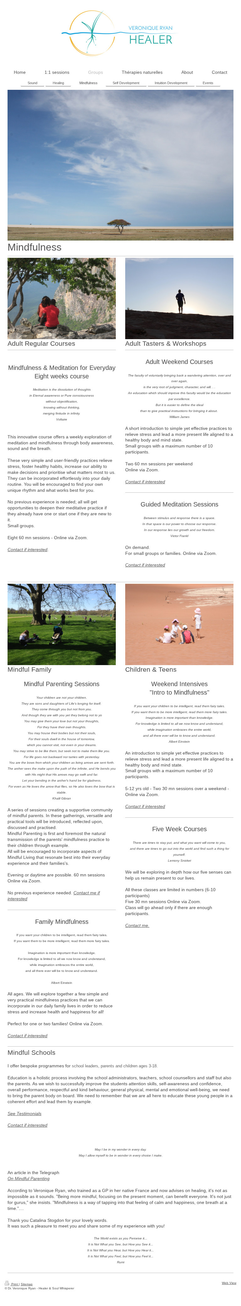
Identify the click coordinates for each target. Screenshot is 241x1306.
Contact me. (137, 925)
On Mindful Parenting (29, 1178)
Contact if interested (27, 549)
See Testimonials (24, 1113)
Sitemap (27, 1284)
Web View (229, 1283)
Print (14, 1284)
